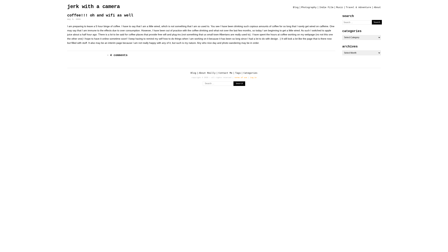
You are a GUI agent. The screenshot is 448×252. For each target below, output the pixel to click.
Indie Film (326, 7)
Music (339, 7)
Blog (296, 7)
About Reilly (207, 73)
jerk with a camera (93, 7)
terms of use (240, 77)
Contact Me (225, 73)
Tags (238, 73)
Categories (250, 73)
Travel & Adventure (358, 7)
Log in (253, 77)
